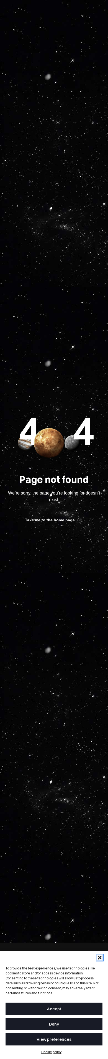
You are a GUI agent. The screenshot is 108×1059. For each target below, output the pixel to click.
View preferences (54, 1039)
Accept (54, 1008)
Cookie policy (51, 1052)
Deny (54, 1024)
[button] (99, 957)
